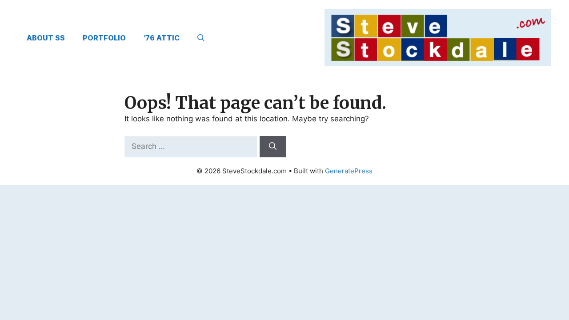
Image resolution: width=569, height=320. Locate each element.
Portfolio (104, 37)
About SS (46, 37)
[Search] (273, 146)
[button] (200, 37)
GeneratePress (349, 171)
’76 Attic (162, 37)
